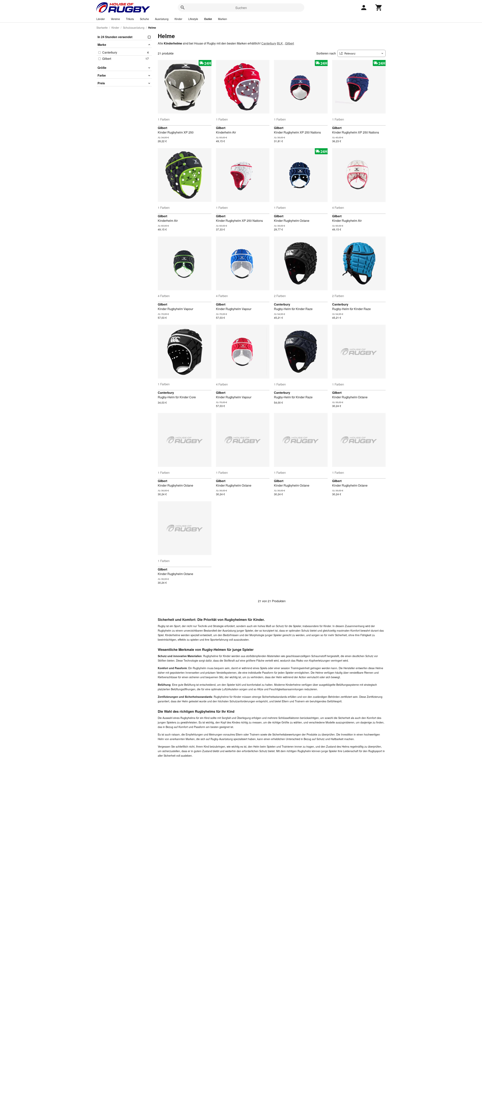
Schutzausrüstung (133, 27)
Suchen (241, 7)
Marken (222, 19)
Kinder (178, 19)
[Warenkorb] (379, 7)
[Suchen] (182, 7)
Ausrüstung (162, 19)
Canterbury (268, 43)
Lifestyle (193, 19)
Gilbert (289, 43)
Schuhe (144, 19)
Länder (100, 19)
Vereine (115, 19)
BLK (280, 43)
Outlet (208, 19)
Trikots (130, 19)
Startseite (102, 27)
